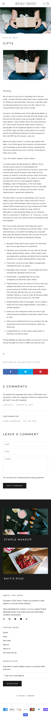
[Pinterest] (15, 619)
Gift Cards (7, 640)
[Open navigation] (3, 4)
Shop (5, 636)
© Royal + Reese (25, 696)
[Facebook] (4, 619)
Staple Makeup (18, 539)
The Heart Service (10, 653)
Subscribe (12, 684)
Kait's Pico (14, 578)
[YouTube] (21, 619)
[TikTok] (26, 619)
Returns (6, 644)
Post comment (15, 486)
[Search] (44, 4)
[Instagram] (9, 619)
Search (5, 632)
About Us (6, 649)
